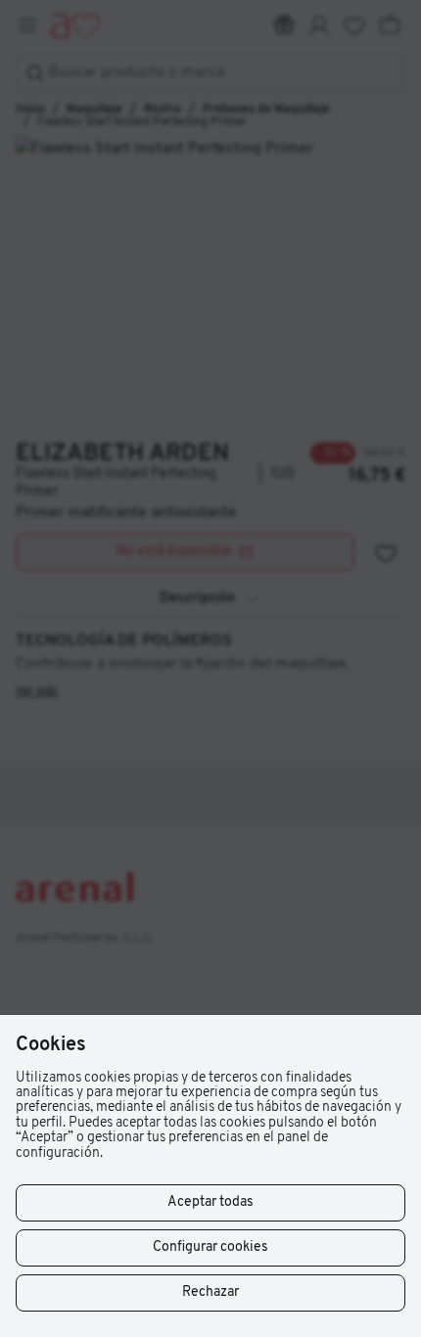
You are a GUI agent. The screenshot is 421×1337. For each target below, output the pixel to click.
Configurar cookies (210, 1247)
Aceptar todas (210, 1202)
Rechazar (210, 1292)
